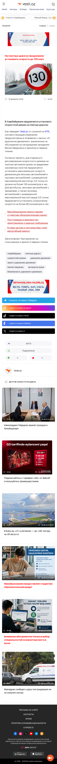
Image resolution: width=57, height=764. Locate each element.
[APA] (28, 747)
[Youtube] (31, 734)
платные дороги (33, 253)
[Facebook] (15, 734)
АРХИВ (28, 719)
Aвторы (13, 9)
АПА (47, 131)
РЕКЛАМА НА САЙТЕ (28, 710)
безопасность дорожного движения (24, 271)
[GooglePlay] (20, 754)
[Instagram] (20, 734)
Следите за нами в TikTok (19, 316)
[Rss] (41, 734)
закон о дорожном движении (21, 262)
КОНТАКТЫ (29, 714)
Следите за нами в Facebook (20, 323)
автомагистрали (36, 267)
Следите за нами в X (17, 331)
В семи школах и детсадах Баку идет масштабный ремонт (27, 229)
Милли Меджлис (15, 267)
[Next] (54, 18)
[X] (26, 734)
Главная (42, 26)
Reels (4, 9)
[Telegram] (36, 734)
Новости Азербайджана (15, 18)
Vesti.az (24, 131)
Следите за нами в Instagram (20, 308)
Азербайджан (14, 253)
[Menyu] (3, 4)
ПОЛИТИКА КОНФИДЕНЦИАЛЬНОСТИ (28, 723)
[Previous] (2, 18)
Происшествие (36, 9)
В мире (23, 9)
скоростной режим (16, 258)
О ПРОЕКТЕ (28, 727)
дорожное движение (40, 258)
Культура (51, 9)
